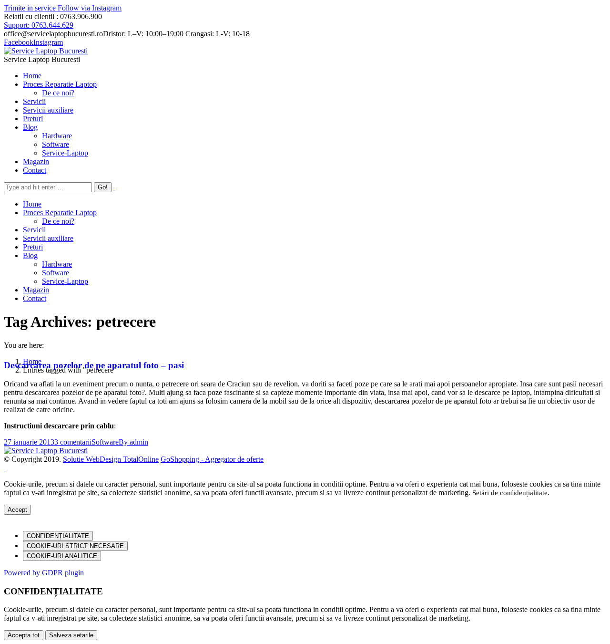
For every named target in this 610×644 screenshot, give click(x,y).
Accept (17, 509)
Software (105, 442)
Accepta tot (24, 635)
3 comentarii (73, 442)
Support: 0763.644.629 (38, 25)
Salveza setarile (71, 635)
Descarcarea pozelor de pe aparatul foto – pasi (94, 365)
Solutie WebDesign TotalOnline (111, 459)
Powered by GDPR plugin (44, 573)
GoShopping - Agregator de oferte (212, 459)
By (133, 442)
